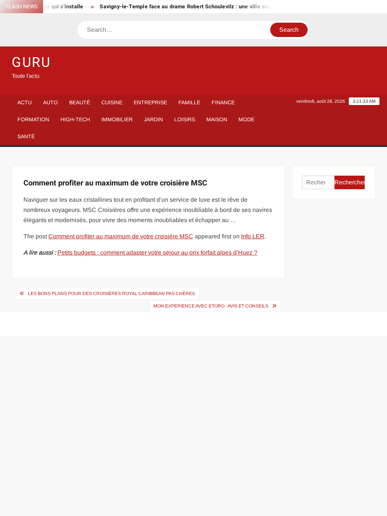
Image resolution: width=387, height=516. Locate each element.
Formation (33, 119)
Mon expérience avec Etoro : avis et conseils (210, 306)
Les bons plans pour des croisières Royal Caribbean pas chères (111, 293)
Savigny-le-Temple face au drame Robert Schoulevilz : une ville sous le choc (192, 7)
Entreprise (150, 102)
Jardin (153, 119)
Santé (26, 136)
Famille (189, 102)
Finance (223, 102)
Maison (216, 119)
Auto (50, 102)
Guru (31, 63)
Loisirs (184, 119)
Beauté (79, 102)
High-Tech (75, 119)
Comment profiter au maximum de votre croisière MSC (120, 236)
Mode (246, 119)
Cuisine (111, 102)
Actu (24, 102)
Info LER (253, 236)
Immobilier (117, 119)
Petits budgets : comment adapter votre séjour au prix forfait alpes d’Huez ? (157, 252)
